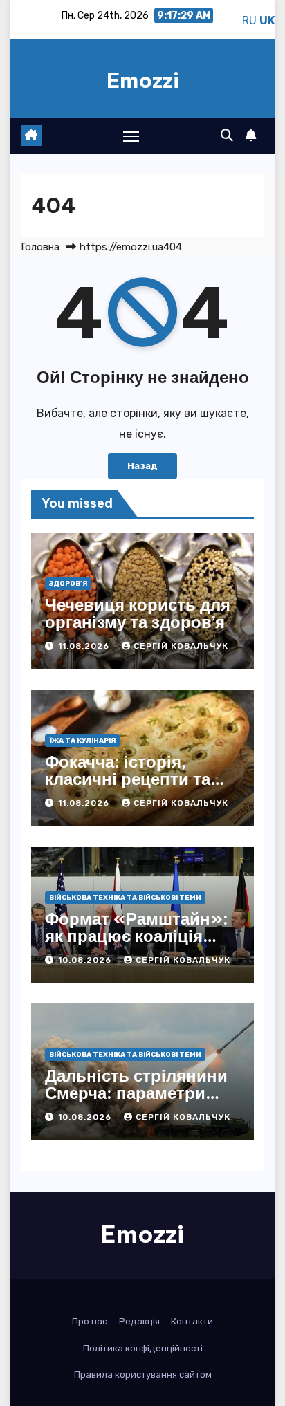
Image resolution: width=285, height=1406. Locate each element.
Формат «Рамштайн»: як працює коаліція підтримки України (136, 935)
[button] (227, 135)
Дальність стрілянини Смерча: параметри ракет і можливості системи (136, 1101)
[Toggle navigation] (131, 136)
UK (267, 20)
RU (249, 20)
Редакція (139, 1321)
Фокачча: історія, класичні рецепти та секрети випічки (127, 778)
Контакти (192, 1321)
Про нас (89, 1321)
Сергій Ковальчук (181, 646)
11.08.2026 (85, 646)
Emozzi (143, 80)
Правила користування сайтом (143, 1374)
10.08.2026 (86, 960)
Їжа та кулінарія (82, 741)
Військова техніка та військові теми (125, 898)
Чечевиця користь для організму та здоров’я (137, 613)
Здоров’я (68, 584)
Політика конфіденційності (143, 1348)
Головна (40, 247)
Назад (142, 466)
